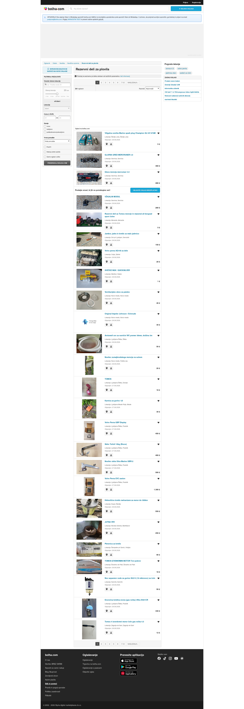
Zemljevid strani (51, 675)
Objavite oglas (88, 671)
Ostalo (55, 63)
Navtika (62, 63)
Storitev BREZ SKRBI (53, 664)
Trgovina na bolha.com (92, 664)
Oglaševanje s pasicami (92, 668)
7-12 (123, 82)
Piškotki (48, 695)
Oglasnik (47, 63)
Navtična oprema (73, 63)
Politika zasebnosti (52, 691)
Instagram (170, 658)
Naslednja (133, 82)
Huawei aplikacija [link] (128, 673)
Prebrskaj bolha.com (57, 163)
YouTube (176, 658)
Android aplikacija (128, 666)
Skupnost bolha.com (182, 658)
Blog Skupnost (51, 671)
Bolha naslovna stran (54, 9)
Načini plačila (50, 679)
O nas (47, 660)
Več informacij (125, 76)
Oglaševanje (88, 660)
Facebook (159, 658)
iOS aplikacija (128, 660)
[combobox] (118, 8)
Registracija (196, 2)
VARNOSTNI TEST (73, 19)
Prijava (185, 2)
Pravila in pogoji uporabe (55, 687)
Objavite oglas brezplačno (145, 190)
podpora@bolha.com (54, 19)
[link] (107, 144)
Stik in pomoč (51, 683)
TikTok (164, 658)
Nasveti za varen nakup (54, 668)
